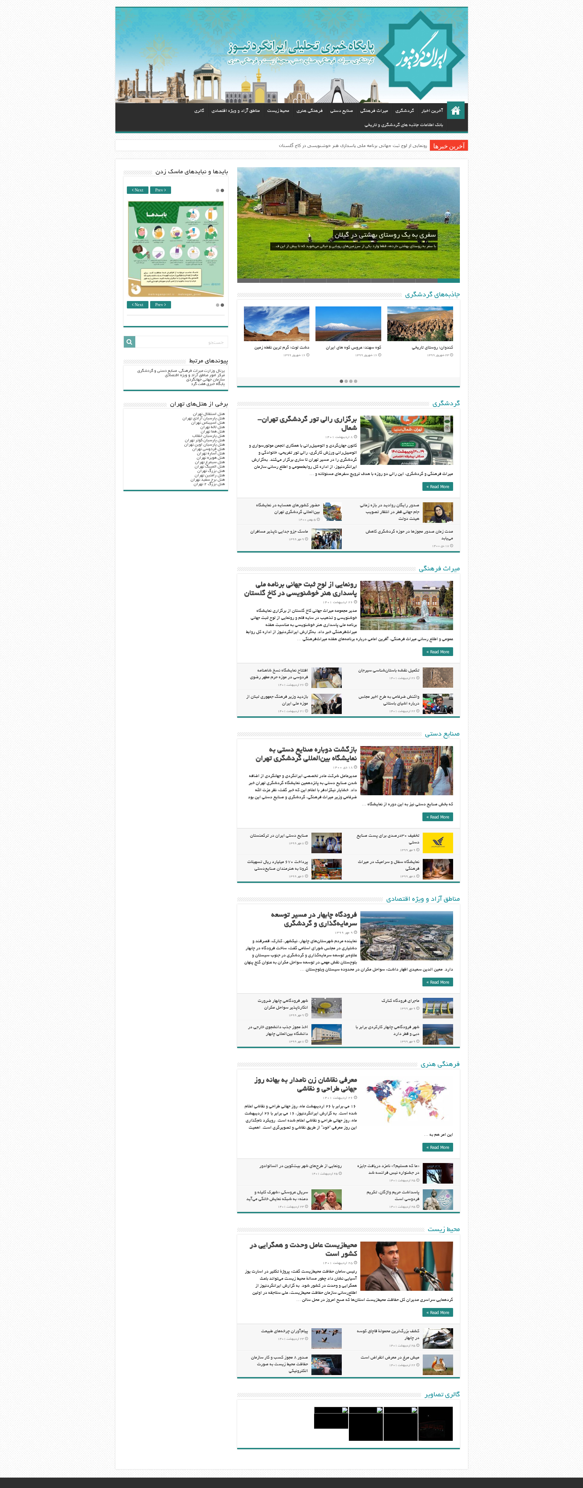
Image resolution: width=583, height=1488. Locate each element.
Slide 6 (337, 280)
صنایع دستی (341, 111)
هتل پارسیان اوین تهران (204, 445)
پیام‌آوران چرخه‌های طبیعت (284, 1331)
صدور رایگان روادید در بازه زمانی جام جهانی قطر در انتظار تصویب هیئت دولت (389, 512)
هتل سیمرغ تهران (210, 462)
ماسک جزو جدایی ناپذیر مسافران (279, 532)
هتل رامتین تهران (210, 475)
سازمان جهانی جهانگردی (205, 380)
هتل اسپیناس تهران (208, 423)
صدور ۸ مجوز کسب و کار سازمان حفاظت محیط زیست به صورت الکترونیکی (279, 1365)
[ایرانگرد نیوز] (291, 55)
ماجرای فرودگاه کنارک (400, 1001)
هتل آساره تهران (211, 453)
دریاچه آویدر (297, 348)
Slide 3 (404, 280)
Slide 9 (270, 280)
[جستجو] (129, 342)
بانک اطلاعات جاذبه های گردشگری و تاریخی (404, 125)
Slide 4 (382, 280)
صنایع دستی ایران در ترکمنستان (279, 836)
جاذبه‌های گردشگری (432, 295)
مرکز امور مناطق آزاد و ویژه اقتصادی (195, 375)
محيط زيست (278, 111)
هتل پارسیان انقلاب (208, 436)
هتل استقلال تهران (209, 414)
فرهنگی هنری (310, 111)
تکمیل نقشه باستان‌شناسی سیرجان (388, 670)
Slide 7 (315, 280)
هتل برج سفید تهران (208, 480)
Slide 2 (426, 280)
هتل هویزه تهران (211, 458)
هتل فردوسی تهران (208, 449)
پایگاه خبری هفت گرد (208, 384)
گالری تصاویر (442, 1395)
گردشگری (404, 111)
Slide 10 (248, 280)
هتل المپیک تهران (210, 467)
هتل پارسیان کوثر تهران (205, 440)
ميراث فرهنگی (374, 111)
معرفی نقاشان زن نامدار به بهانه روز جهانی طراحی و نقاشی (370, 145)
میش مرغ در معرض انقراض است (390, 1358)
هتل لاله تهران (212, 427)
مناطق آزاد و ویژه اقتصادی (236, 111)
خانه (456, 110)
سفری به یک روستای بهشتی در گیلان (385, 235)
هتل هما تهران (213, 431)
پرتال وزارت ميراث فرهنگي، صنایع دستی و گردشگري (181, 371)
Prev (159, 190)
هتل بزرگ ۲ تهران (209, 484)
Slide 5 (360, 280)
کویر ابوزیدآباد (368, 348)
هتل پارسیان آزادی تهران (204, 418)
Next (138, 190)
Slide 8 (293, 280)
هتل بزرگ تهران (211, 471)
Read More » (437, 486)
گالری (199, 111)
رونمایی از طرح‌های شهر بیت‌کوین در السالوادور (300, 1166)
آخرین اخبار (432, 111)
